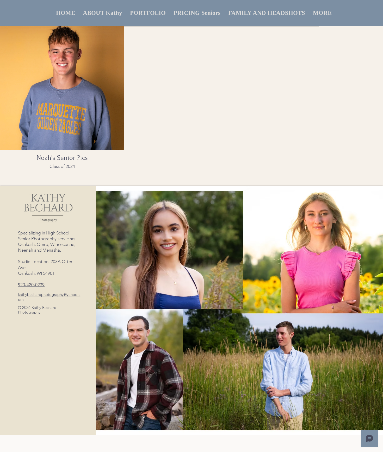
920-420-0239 (31, 284)
